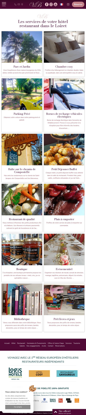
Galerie (22, 346)
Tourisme (76, 343)
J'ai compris (18, 407)
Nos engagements (33, 346)
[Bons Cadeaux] (68, 4)
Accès (44, 346)
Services (69, 343)
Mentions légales (42, 413)
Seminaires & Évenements (36, 343)
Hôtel (13, 343)
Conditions (51, 413)
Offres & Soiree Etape (56, 343)
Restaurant (21, 343)
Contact (50, 346)
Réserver (78, 4)
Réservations (60, 346)
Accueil (7, 343)
